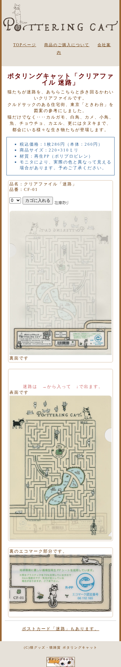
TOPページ (24, 45)
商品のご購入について (66, 45)
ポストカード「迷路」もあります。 (60, 628)
